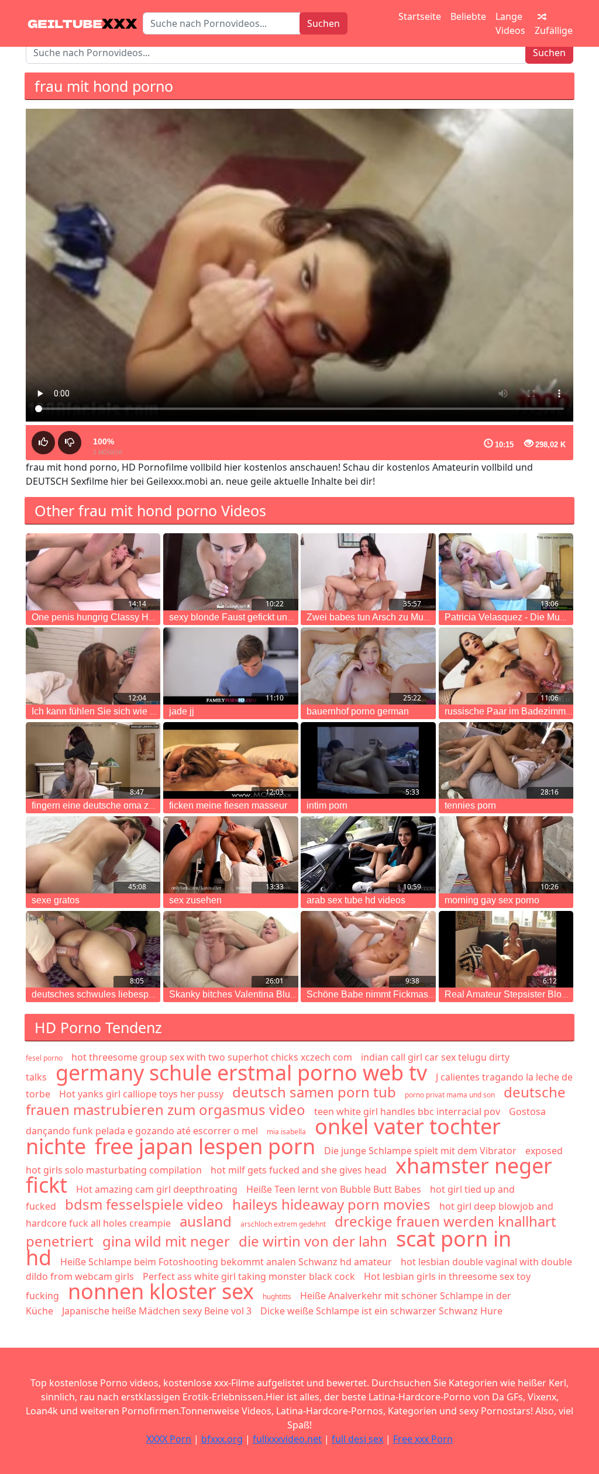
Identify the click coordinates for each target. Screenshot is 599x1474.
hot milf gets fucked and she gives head (299, 1170)
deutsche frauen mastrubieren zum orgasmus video (296, 1100)
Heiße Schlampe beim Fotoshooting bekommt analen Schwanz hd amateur (226, 1261)
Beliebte (468, 16)
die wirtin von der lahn (313, 1241)
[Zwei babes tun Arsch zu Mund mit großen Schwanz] (368, 571)
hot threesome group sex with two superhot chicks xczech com (211, 1057)
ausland (206, 1221)
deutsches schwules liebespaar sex (105, 994)
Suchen (323, 23)
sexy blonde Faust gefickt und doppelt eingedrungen (277, 617)
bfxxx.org (222, 1438)
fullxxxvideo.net (287, 1438)
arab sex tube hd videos (356, 900)
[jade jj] (230, 666)
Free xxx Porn (423, 1438)
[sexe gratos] (93, 854)
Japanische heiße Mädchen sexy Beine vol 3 (157, 1310)
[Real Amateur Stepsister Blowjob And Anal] (506, 949)
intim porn (327, 805)
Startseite (419, 16)
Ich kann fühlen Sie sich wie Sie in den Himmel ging (139, 711)
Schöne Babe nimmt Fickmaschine (379, 994)
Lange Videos (510, 23)
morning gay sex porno (492, 900)
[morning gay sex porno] (506, 854)
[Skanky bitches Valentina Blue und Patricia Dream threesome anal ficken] (230, 949)
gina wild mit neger (166, 1241)
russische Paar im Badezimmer (509, 711)
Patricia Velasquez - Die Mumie (510, 617)
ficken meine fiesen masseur (228, 805)
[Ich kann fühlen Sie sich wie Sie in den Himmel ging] (93, 666)
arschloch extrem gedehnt (283, 1224)
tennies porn (470, 805)
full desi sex (357, 1438)
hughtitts (277, 1297)
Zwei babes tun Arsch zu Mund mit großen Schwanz (414, 617)
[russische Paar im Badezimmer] (506, 666)
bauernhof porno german (358, 711)
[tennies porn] (506, 760)
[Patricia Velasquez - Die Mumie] (506, 571)
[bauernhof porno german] (368, 666)
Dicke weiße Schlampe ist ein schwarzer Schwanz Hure (381, 1310)
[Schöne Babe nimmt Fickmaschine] (368, 949)
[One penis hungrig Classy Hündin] (93, 571)
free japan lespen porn (205, 1146)
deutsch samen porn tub (314, 1092)
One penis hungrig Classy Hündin (102, 617)
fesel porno (44, 1058)
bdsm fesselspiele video (144, 1204)
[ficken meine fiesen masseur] (230, 760)
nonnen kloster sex (161, 1291)
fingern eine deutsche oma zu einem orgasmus (128, 805)
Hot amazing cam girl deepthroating (156, 1189)
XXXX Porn (168, 1438)
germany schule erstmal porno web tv (241, 1072)
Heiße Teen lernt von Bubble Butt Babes (333, 1189)
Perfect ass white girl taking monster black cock (249, 1276)
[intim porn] (368, 760)
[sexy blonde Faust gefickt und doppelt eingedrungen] (230, 571)
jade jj (181, 711)
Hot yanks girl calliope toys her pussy (141, 1094)
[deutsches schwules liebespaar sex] (93, 949)
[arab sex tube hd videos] (368, 854)
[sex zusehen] (230, 854)
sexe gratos (56, 900)
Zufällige (554, 30)
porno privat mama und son (450, 1095)
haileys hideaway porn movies (331, 1204)
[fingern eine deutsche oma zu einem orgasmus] (93, 760)
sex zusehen (195, 900)
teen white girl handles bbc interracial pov (407, 1111)
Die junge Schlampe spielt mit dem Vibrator (420, 1150)
